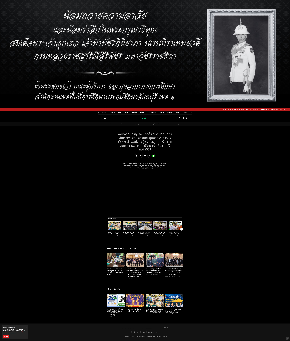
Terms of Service (12, 333)
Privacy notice (151, 336)
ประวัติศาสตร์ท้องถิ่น (163, 328)
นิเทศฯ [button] (177, 112)
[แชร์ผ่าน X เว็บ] (141, 156)
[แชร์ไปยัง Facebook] (136, 156)
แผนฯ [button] (119, 112)
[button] (26, 327)
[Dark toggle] (191, 118)
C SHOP (140, 328)
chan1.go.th (132, 328)
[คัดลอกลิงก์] (149, 156)
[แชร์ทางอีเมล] (145, 156)
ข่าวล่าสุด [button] (104, 112)
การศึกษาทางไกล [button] (152, 112)
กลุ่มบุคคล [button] (184, 112)
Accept (6, 336)
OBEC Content (150, 328)
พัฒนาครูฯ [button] (134, 112)
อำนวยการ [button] (112, 112)
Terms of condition (161, 336)
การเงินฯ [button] (126, 112)
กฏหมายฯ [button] (161, 112)
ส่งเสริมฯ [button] (142, 112)
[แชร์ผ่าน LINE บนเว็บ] (153, 156)
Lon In (123, 328)
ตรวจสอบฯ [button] (169, 112)
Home (105, 124)
